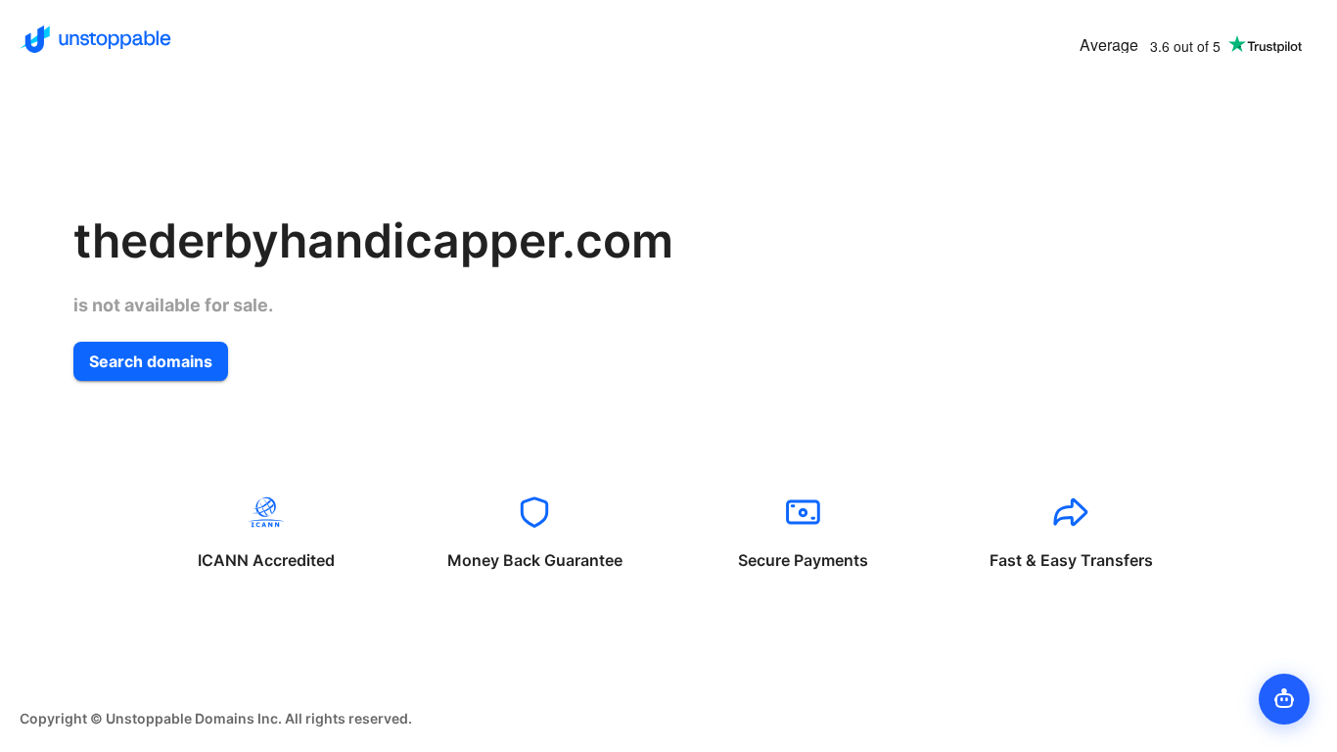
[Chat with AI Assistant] (1284, 699)
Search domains (150, 361)
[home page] (95, 39)
